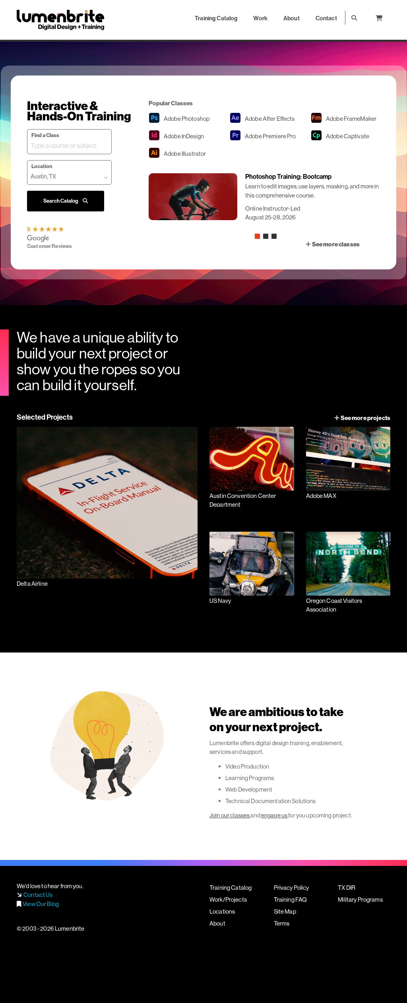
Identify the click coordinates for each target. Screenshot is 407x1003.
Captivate (347, 136)
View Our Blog (41, 904)
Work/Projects (228, 899)
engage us (274, 815)
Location (41, 166)
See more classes (335, 244)
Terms (282, 923)
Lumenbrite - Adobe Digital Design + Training (60, 20)
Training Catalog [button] (216, 18)
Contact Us (37, 894)
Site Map (285, 911)
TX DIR (346, 887)
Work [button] (260, 18)
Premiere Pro (270, 136)
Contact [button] (326, 18)
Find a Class (45, 135)
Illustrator (185, 153)
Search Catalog (61, 201)
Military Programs (360, 899)
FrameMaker (351, 118)
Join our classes (229, 815)
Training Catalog (230, 887)
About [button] (291, 18)
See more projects (364, 418)
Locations (222, 911)
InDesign (184, 136)
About (217, 923)
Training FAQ (290, 899)
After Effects (270, 118)
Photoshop (186, 118)
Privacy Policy (291, 887)
